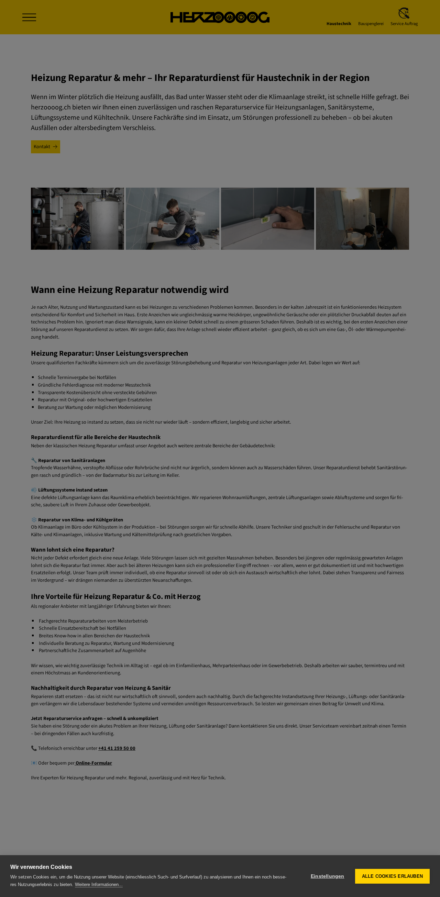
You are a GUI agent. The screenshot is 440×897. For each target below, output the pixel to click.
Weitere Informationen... (99, 884)
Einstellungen (327, 876)
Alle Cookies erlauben (392, 876)
